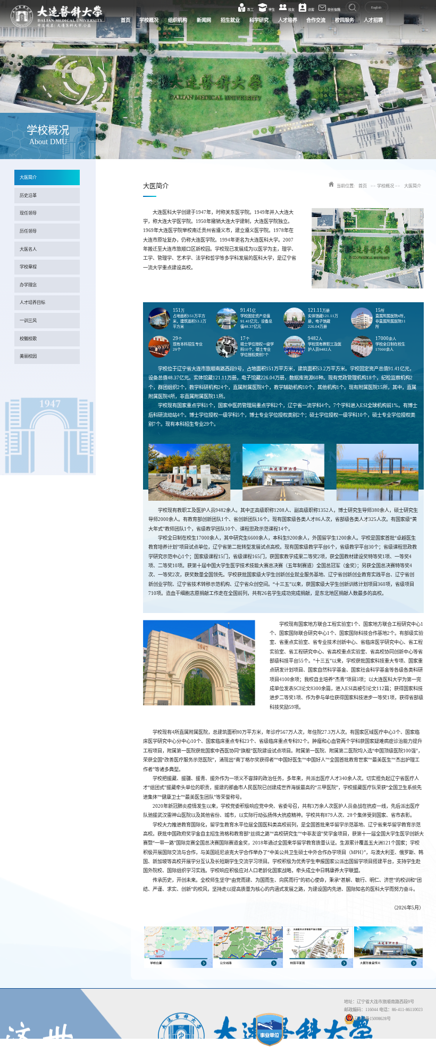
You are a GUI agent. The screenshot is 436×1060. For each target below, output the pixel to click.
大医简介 (28, 177)
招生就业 (230, 20)
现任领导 (28, 213)
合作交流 (315, 20)
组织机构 (177, 20)
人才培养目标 (32, 302)
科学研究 (259, 20)
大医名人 (28, 249)
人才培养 (287, 20)
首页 (125, 20)
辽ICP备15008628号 (373, 1018)
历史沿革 (28, 195)
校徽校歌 (28, 338)
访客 (310, 9)
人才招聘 (373, 20)
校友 (291, 9)
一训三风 (28, 320)
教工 (250, 9)
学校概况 (148, 20)
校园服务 (344, 20)
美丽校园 (28, 356)
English (376, 7)
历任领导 (28, 231)
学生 (271, 9)
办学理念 (28, 285)
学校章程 (28, 266)
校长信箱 (333, 9)
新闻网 (204, 20)
